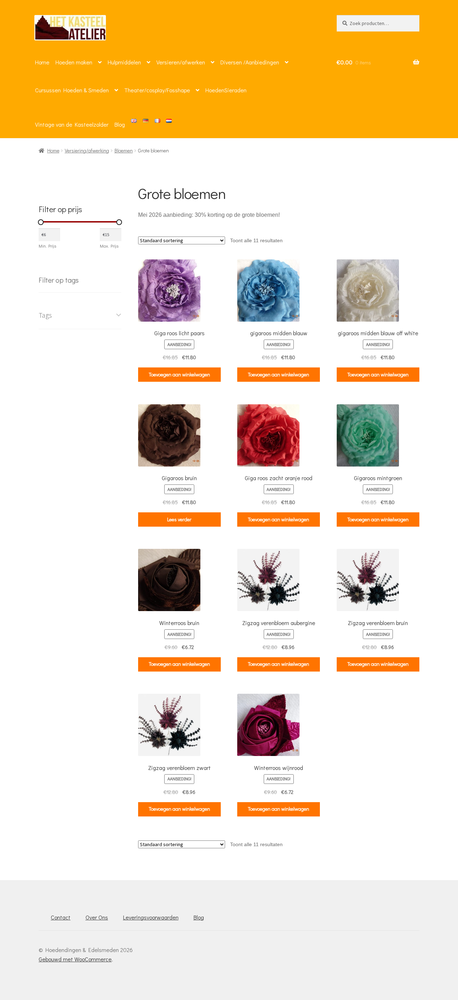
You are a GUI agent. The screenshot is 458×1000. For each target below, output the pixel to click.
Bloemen (123, 150)
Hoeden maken (73, 62)
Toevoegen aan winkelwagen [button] (179, 374)
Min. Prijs (47, 246)
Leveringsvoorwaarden (151, 917)
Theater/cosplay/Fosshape (157, 90)
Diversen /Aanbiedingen (249, 62)
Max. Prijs (109, 246)
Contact (60, 917)
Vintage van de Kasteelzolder (71, 124)
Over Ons (97, 917)
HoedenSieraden (226, 90)
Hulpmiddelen (124, 62)
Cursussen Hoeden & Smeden (72, 90)
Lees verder (179, 519)
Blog (119, 124)
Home (42, 62)
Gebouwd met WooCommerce (75, 959)
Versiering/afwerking (87, 150)
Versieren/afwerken (180, 62)
